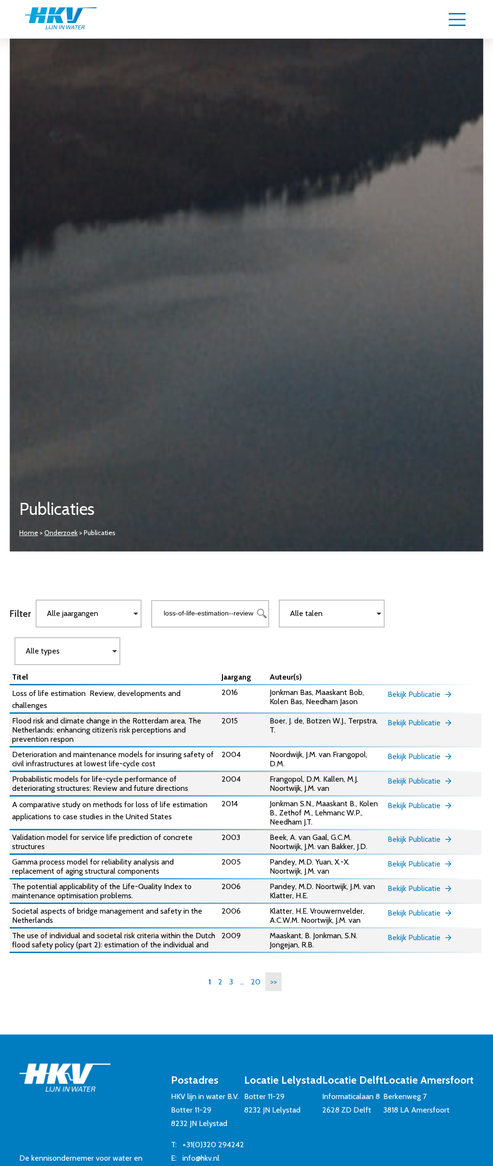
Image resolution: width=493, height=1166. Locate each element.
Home (28, 532)
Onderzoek (61, 532)
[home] (61, 19)
